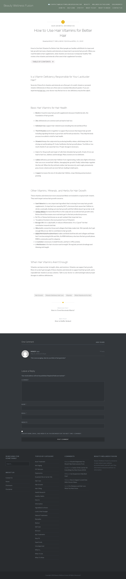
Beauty (87, 4)
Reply (103, 351)
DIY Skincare (39, 469)
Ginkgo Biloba (40, 212)
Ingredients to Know (41, 507)
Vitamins (69, 295)
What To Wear (104, 8)
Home (7, 481)
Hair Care (38, 481)
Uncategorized (39, 546)
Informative (69, 26)
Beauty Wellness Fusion (18, 5)
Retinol (37, 523)
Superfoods (38, 542)
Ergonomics (117, 4)
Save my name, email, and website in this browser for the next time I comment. (51, 433)
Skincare (37, 531)
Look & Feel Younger (41, 511)
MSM (37, 233)
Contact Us (117, 8)
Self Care (71, 8)
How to (62, 8)
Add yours (100, 342)
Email (24, 413)
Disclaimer (9, 489)
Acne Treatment (40, 461)
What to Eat (91, 8)
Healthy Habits (39, 496)
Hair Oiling (38, 488)
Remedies (38, 519)
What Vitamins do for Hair (83, 295)
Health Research (40, 492)
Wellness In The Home (101, 4)
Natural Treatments (41, 515)
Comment (25, 380)
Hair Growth (57, 26)
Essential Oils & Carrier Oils (43, 477)
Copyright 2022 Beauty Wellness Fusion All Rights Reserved (62, 575)
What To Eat (39, 553)
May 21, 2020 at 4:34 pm (38, 354)
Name (23, 404)
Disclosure (9, 485)
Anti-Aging (38, 465)
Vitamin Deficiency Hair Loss (54, 295)
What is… (38, 550)
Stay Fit (80, 8)
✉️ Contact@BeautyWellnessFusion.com (65, 4)
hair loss (42, 91)
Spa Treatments (40, 534)
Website (24, 422)
